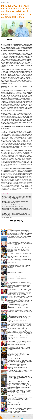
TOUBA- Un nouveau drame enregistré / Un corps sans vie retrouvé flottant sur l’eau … (19, 336)
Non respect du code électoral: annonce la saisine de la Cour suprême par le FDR (18, 266)
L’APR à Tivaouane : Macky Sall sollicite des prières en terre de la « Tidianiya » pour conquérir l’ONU (19, 261)
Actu (8, 2)
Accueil (3, 2)
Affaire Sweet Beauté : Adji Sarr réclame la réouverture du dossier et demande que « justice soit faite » (16, 205)
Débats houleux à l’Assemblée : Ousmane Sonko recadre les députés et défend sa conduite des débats (19, 377)
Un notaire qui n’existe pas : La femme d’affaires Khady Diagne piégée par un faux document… (18, 354)
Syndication (17, 416)
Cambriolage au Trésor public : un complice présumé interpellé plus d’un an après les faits (19, 348)
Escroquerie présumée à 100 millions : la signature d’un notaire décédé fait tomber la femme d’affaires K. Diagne (18, 306)
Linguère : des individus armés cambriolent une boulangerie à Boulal (18, 277)
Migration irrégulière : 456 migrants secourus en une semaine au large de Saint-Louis (15, 202)
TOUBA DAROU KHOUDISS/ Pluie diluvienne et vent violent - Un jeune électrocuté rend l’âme (19, 371)
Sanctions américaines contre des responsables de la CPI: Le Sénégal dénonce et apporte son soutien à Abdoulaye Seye (19, 366)
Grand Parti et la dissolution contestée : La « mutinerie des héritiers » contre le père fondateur (19, 311)
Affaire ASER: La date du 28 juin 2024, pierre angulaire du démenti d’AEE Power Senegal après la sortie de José (19, 343)
